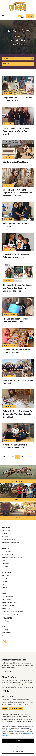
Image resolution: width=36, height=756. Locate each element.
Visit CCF (5, 585)
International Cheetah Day (10, 543)
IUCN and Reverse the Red (10, 615)
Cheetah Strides (18, 40)
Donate (30, 16)
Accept (18, 741)
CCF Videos (6, 621)
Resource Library (18, 481)
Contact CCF (6, 588)
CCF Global (5, 567)
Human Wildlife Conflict (9, 602)
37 (31, 457)
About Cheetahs (7, 599)
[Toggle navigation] (3, 16)
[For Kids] (21, 16)
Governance (5, 564)
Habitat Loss (6, 609)
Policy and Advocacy (8, 540)
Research (5, 533)
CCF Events (5, 578)
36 (26, 457)
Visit (18, 518)
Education (5, 536)
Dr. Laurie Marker (7, 554)
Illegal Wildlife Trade (8, 606)
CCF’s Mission (6, 551)
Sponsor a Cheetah (16, 708)
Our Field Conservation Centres (12, 557)
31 (4, 457)
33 (13, 457)
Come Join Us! (7, 671)
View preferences (18, 751)
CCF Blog (18, 36)
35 (22, 457)
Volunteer (18, 500)
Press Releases (18, 44)
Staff (3, 560)
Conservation (6, 530)
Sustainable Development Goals (12, 612)
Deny (18, 746)
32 (8, 457)
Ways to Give (6, 575)
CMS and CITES (7, 618)
